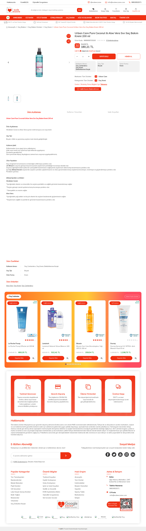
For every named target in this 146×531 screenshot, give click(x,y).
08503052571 (136, 2)
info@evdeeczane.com (116, 2)
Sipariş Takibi (80, 492)
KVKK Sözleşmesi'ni (20, 462)
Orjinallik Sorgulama (40, 2)
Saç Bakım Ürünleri (35, 27)
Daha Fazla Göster (132, 296)
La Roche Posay (14, 343)
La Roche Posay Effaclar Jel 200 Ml (21, 346)
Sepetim (78, 489)
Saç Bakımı (70, 18)
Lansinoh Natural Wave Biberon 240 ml (55, 347)
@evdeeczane (95, 2)
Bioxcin (79, 343)
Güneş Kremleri (56, 18)
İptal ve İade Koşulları (51, 486)
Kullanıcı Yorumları (74, 112)
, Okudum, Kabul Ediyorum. (29, 462)
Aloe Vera (9, 286)
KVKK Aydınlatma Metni (51, 492)
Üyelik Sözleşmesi (49, 480)
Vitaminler (14, 501)
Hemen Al (128, 56)
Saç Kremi (48, 27)
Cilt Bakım (29, 18)
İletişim (77, 498)
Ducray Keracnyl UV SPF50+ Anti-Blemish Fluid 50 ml (122, 347)
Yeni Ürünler (79, 480)
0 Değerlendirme (112, 40)
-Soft (61, 529)
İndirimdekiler (80, 483)
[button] (8, 62)
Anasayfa (12, 27)
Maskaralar (15, 498)
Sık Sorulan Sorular (50, 498)
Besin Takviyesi (101, 18)
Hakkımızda (11, 2)
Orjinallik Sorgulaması (51, 495)
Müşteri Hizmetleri (81, 486)
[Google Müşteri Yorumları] (68, 508)
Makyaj (113, 18)
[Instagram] (126, 454)
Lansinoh (45, 343)
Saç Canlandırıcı (27, 286)
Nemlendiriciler (16, 480)
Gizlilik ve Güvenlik (49, 489)
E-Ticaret (66, 529)
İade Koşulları (113, 112)
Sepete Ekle (103, 56)
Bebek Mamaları (17, 483)
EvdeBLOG (24, 2)
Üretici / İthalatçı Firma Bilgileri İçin (91, 84)
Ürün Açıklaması (34, 112)
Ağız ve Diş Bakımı (85, 18)
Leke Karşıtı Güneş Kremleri (21, 492)
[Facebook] (108, 454)
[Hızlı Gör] (33, 358)
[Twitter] (114, 454)
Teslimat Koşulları (49, 477)
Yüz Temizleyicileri (17, 477)
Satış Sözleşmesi (49, 483)
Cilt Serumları (16, 489)
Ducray (113, 343)
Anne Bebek (17, 18)
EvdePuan (92, 51)
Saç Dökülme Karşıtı (18, 504)
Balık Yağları (15, 495)
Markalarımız (79, 495)
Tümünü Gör (124, 18)
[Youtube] (120, 454)
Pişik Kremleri (15, 486)
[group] (39, 62)
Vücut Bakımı (42, 18)
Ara (79, 10)
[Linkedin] (133, 454)
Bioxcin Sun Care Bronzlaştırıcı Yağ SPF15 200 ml (89, 347)
